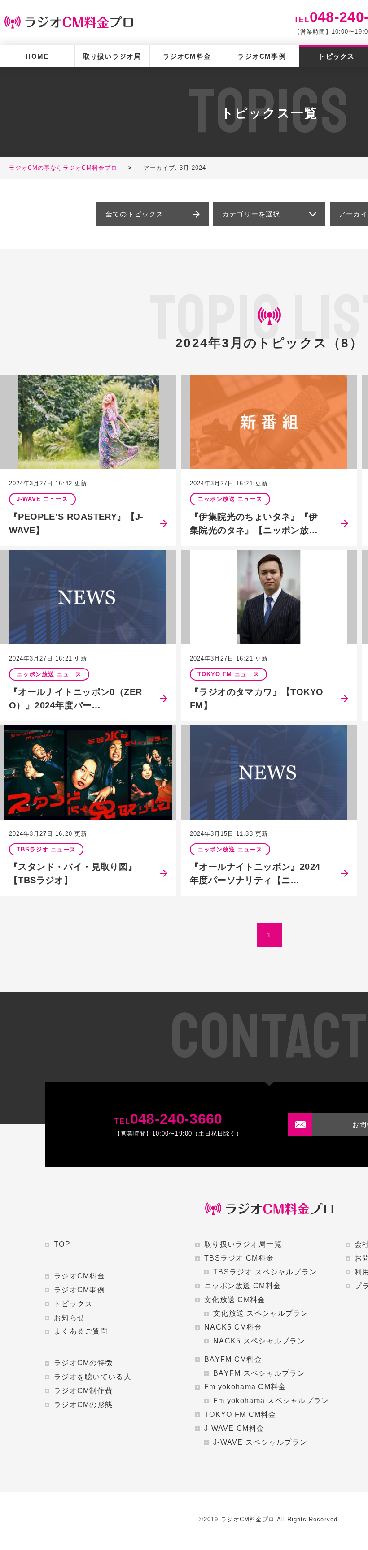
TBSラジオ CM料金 (239, 1258)
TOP (62, 1244)
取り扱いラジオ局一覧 (243, 1244)
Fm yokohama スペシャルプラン (271, 1400)
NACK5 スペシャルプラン (259, 1341)
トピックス (73, 1304)
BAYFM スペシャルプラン (259, 1373)
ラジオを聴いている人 (92, 1377)
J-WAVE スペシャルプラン (260, 1442)
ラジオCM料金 (187, 56)
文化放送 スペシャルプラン (261, 1313)
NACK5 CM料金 (233, 1327)
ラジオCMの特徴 (83, 1363)
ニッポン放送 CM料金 (242, 1286)
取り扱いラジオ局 (112, 56)
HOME (37, 56)
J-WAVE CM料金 (234, 1428)
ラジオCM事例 (261, 56)
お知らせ (69, 1317)
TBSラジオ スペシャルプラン (265, 1272)
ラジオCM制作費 (83, 1391)
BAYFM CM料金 (233, 1359)
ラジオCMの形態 (83, 1404)
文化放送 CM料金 (235, 1300)
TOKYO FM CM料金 (240, 1414)
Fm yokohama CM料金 (245, 1386)
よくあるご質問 (81, 1331)
